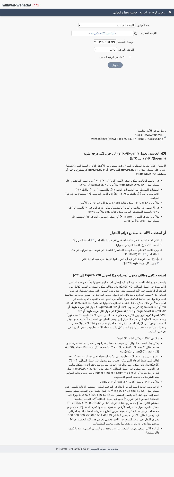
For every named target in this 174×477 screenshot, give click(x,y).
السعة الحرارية (82, 240)
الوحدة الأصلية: (125, 41)
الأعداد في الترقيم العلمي (112, 57)
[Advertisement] (115, 96)
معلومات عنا (113, 449)
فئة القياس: (143, 25)
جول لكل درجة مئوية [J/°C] (140, 263)
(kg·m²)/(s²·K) (134, 254)
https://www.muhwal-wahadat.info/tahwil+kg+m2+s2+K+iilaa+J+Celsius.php (127, 136)
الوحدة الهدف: (125, 49)
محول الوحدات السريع (152, 12)
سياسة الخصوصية (98, 449)
